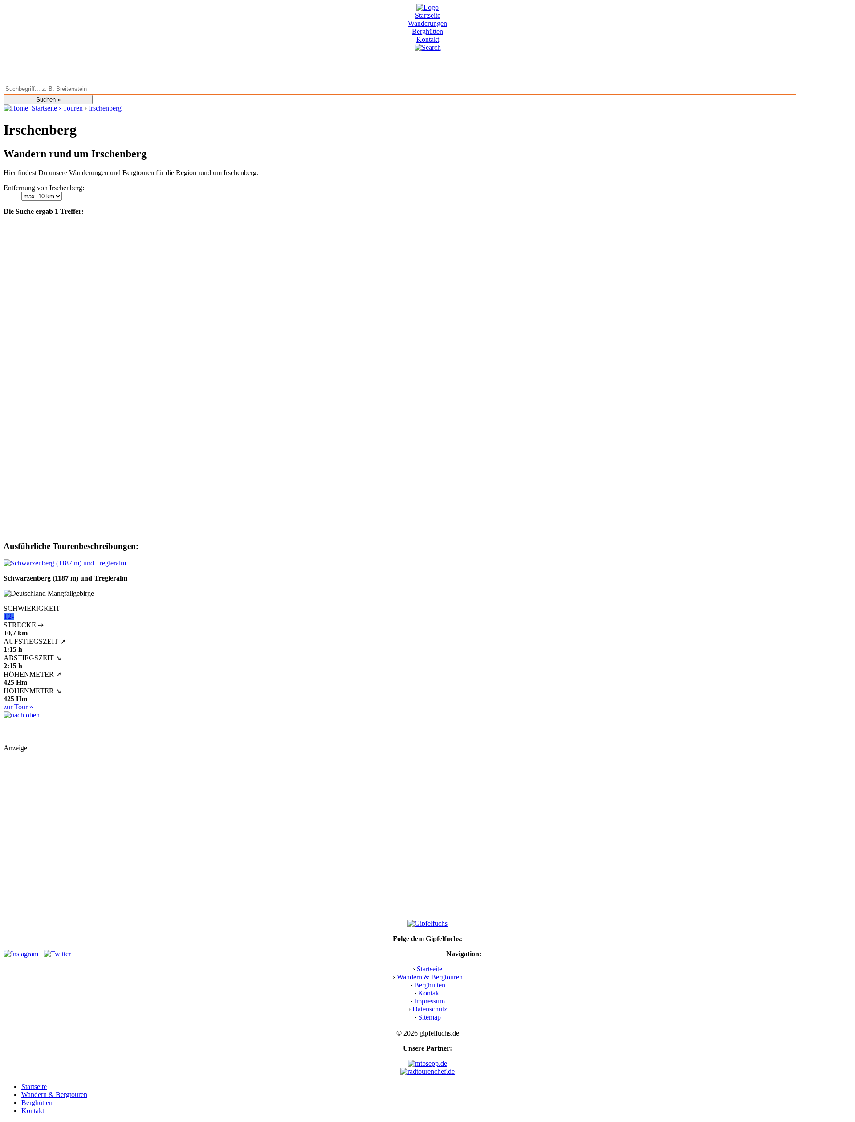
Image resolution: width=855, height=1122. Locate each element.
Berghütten (427, 31)
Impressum (429, 1001)
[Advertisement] (271, 821)
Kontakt (427, 39)
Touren (73, 108)
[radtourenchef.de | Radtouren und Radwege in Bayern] (427, 1071)
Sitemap (429, 1017)
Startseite (427, 15)
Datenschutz (429, 1009)
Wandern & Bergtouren (430, 977)
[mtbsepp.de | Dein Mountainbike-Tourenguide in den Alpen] (427, 1063)
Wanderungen (427, 23)
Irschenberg (105, 108)
